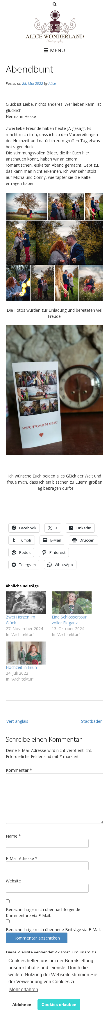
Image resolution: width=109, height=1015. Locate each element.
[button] (26, 206)
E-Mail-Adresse (21, 858)
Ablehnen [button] (21, 1004)
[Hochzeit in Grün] (26, 653)
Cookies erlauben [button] (59, 1004)
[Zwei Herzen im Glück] (26, 602)
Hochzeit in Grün (21, 667)
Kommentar (19, 770)
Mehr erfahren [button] (23, 989)
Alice (52, 83)
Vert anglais (17, 721)
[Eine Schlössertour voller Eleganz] (72, 602)
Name (13, 836)
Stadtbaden (92, 721)
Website (13, 881)
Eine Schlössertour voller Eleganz (69, 619)
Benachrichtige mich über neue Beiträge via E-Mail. (53, 929)
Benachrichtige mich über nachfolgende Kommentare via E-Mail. (43, 912)
